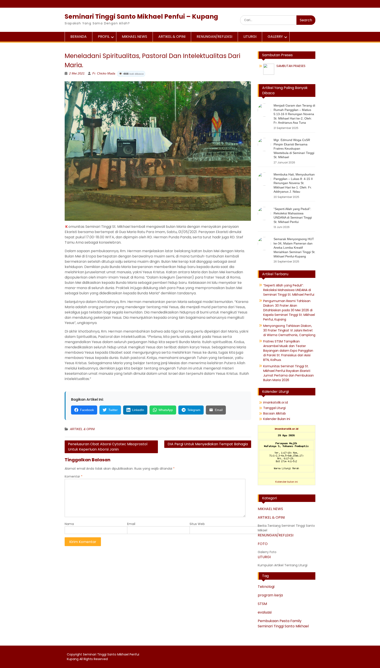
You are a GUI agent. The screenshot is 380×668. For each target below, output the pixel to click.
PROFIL (104, 36)
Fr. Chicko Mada (118, 73)
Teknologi (266, 586)
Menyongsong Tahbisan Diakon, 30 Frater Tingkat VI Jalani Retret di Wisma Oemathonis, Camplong (289, 330)
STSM (262, 603)
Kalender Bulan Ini (276, 419)
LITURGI (249, 36)
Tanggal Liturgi (274, 408)
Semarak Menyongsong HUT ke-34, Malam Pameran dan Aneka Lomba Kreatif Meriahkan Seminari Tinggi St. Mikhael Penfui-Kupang (294, 247)
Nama (69, 524)
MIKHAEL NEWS (134, 36)
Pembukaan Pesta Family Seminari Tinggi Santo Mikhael (283, 623)
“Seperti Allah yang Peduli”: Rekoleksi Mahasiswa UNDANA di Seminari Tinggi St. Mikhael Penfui (288, 290)
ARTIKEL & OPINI (171, 36)
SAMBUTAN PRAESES (290, 66)
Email (131, 524)
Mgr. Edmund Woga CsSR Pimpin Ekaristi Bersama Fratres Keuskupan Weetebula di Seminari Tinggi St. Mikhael (294, 148)
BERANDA (78, 36)
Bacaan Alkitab (274, 413)
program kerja (270, 595)
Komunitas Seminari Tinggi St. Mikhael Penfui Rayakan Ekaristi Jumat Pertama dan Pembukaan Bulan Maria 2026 (288, 373)
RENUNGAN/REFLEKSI (214, 36)
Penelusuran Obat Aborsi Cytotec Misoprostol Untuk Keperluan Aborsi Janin (107, 447)
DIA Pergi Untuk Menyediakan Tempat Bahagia (208, 444)
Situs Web (197, 524)
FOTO (263, 543)
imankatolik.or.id (275, 402)
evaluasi (265, 612)
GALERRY (275, 36)
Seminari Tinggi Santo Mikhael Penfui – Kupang (141, 16)
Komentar (73, 476)
